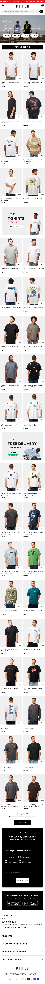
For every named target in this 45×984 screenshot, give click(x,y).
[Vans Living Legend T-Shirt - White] (34, 182)
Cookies (22, 973)
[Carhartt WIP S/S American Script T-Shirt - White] (34, 252)
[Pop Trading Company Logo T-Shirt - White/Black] (11, 407)
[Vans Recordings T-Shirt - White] (34, 291)
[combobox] (22, 11)
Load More (22, 822)
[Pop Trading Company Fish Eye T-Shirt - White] (11, 477)
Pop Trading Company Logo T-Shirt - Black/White (32, 385)
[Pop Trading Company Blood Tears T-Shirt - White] (34, 407)
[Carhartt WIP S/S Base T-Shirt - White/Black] (11, 182)
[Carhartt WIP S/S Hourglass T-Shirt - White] (11, 710)
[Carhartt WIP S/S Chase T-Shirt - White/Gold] (34, 65)
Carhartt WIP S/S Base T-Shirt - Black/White (10, 121)
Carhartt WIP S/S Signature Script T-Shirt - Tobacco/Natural (33, 805)
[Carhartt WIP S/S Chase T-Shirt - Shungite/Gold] (34, 330)
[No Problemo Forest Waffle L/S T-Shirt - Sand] (11, 594)
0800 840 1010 (9, 922)
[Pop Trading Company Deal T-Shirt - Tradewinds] (11, 555)
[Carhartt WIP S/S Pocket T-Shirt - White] (11, 65)
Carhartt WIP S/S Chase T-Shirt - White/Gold (33, 82)
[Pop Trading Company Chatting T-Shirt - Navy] (34, 516)
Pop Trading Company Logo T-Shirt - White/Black (10, 424)
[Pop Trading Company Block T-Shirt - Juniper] (34, 555)
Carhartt (34, 35)
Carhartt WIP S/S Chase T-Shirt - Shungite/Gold (33, 347)
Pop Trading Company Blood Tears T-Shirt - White (32, 424)
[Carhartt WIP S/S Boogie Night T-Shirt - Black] (34, 671)
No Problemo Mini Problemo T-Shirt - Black (10, 650)
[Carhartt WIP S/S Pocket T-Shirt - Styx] (11, 368)
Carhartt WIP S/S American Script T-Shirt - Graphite (11, 766)
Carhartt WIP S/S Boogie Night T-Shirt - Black (33, 688)
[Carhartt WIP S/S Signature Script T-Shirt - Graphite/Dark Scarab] (11, 788)
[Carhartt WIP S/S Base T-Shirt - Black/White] (11, 104)
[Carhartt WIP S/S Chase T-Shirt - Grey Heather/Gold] (11, 252)
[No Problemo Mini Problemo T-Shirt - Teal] (34, 594)
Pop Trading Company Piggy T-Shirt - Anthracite (10, 533)
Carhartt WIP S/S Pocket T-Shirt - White (11, 82)
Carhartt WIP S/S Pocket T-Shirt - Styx (11, 385)
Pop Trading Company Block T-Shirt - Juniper (33, 572)
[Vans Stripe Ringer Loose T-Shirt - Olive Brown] (34, 143)
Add (19, 78)
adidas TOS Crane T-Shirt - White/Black (9, 160)
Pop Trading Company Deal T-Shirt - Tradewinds (10, 572)
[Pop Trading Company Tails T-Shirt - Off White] (34, 477)
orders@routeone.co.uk (14, 927)
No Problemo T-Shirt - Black (9, 688)
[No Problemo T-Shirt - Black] (11, 671)
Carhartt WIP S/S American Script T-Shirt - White (33, 269)
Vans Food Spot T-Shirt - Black (32, 121)
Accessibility (5, 975)
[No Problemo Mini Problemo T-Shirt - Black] (11, 633)
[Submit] (41, 11)
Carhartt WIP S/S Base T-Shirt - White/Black (10, 199)
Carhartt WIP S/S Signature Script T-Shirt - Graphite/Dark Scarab (11, 805)
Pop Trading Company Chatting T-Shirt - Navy (33, 533)
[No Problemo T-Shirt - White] (34, 633)
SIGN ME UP (22, 881)
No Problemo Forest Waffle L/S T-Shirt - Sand (11, 611)
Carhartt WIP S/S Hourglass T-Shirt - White (10, 727)
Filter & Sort (21, 47)
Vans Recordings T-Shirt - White (33, 307)
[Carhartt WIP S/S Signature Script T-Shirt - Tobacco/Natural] (34, 788)
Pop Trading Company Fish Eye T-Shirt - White (11, 494)
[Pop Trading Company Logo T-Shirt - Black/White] (34, 368)
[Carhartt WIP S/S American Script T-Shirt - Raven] (34, 749)
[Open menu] (3, 6)
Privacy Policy (32, 973)
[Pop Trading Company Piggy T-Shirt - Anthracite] (11, 516)
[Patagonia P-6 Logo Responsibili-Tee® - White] (11, 291)
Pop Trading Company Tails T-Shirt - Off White (32, 494)
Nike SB (25, 35)
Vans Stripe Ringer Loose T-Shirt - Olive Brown (33, 160)
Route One (16, 35)
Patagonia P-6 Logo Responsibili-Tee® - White (11, 308)
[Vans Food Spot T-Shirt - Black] (34, 104)
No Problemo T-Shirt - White (32, 649)
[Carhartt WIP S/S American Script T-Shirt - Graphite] (11, 749)
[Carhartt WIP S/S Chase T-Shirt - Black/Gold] (11, 330)
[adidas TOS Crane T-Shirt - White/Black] (11, 143)
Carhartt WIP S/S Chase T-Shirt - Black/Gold (10, 347)
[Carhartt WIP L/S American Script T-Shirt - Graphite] (34, 710)
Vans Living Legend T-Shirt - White (33, 199)
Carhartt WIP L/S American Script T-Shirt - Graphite (33, 727)
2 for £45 (7, 35)
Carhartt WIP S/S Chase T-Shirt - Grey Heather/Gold (10, 269)
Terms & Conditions (10, 973)
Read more (14, 30)
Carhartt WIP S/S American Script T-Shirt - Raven (33, 766)
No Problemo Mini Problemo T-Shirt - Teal (32, 611)
